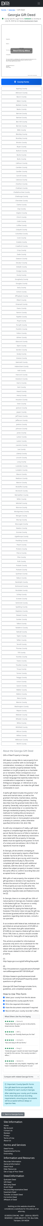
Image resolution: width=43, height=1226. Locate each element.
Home (6, 1125)
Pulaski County (21, 565)
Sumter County (21, 619)
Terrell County (22, 644)
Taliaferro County (21, 628)
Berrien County (21, 126)
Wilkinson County (21, 740)
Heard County (21, 391)
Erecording (8, 1153)
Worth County (21, 744)
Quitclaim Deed (10, 1179)
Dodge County (21, 271)
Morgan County (21, 516)
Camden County (21, 167)
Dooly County (21, 275)
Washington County (21, 706)
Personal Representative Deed (16, 1189)
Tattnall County (21, 632)
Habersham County (21, 366)
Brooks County (21, 142)
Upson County (21, 686)
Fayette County (21, 317)
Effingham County (21, 296)
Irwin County (21, 404)
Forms (3, 10)
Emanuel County (21, 304)
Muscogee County (21, 524)
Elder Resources (10, 1169)
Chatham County (21, 188)
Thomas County (21, 648)
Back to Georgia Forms (14, 1114)
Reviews (7, 1133)
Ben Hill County (21, 122)
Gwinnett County (21, 362)
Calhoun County (21, 163)
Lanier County (22, 441)
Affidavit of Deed (10, 1199)
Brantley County (21, 138)
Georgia (12, 10)
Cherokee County (21, 201)
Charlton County (21, 184)
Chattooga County (21, 196)
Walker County (21, 690)
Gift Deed (7, 1182)
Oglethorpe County (21, 536)
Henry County (21, 395)
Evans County (21, 308)
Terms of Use (9, 1138)
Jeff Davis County (22, 416)
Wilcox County (21, 731)
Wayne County (21, 711)
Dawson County (21, 259)
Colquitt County (21, 230)
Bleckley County (21, 134)
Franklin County (21, 329)
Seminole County (22, 603)
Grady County (21, 354)
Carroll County (21, 176)
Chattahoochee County (21, 192)
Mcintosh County (22, 491)
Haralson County (21, 379)
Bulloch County (21, 151)
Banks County (21, 109)
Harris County (21, 383)
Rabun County (21, 578)
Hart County (21, 387)
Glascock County (21, 341)
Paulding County (21, 540)
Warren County (21, 702)
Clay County (21, 209)
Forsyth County (21, 325)
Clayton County (21, 213)
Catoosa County (21, 180)
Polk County (21, 561)
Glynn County (21, 346)
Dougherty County (21, 279)
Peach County (21, 545)
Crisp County (21, 250)
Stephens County (22, 611)
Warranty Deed (10, 1184)
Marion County (21, 482)
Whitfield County (21, 727)
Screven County (21, 599)
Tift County (21, 653)
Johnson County (21, 429)
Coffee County (21, 225)
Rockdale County (21, 590)
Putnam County (21, 570)
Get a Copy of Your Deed (13, 1171)
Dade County (21, 254)
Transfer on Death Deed (13, 1194)
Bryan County (21, 147)
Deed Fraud (8, 1166)
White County (21, 723)
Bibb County (21, 130)
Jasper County (21, 412)
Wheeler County (21, 719)
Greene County (21, 358)
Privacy (6, 1135)
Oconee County (21, 532)
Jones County (21, 433)
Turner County (21, 673)
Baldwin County (21, 105)
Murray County (21, 520)
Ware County (21, 698)
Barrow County (21, 113)
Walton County (21, 694)
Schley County (22, 594)
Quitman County (21, 574)
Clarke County (22, 205)
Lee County (21, 449)
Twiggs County (21, 677)
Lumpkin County (21, 470)
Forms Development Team (29, 21)
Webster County (21, 715)
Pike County (21, 557)
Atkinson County (21, 93)
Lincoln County (21, 458)
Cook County (21, 238)
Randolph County (21, 582)
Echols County (21, 292)
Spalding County (21, 607)
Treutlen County (21, 665)
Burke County (21, 155)
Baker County (21, 101)
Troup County (21, 669)
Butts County (21, 159)
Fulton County (22, 333)
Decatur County (21, 263)
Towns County (22, 661)
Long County (21, 462)
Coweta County (21, 242)
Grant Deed (8, 1187)
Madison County (21, 478)
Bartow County (21, 118)
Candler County (21, 171)
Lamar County (22, 437)
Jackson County (21, 408)
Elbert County (21, 300)
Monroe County (21, 507)
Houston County (21, 400)
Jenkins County (21, 424)
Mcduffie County (21, 487)
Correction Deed (10, 1197)
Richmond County (21, 586)
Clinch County (21, 217)
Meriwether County (21, 495)
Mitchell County (21, 503)
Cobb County (21, 221)
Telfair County (21, 640)
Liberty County (21, 453)
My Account (8, 1128)
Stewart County (21, 615)
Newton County (21, 528)
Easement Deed (10, 1192)
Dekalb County (21, 267)
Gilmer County (21, 337)
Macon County (21, 474)
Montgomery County (21, 511)
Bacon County (21, 97)
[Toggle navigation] (39, 3)
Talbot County (21, 624)
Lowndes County (21, 466)
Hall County (21, 370)
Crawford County (22, 246)
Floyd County (21, 321)
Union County (21, 682)
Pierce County (21, 553)
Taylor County (21, 636)
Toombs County (21, 657)
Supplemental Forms (12, 1151)
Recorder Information (12, 1161)
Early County (21, 288)
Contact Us (8, 1130)
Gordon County (21, 350)
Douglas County (21, 283)
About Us (7, 1140)
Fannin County (21, 312)
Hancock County (21, 375)
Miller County (21, 499)
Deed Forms (8, 1148)
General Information (12, 1164)
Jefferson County (21, 420)
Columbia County (21, 234)
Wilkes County (21, 735)
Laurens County (21, 445)
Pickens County (21, 549)
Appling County (21, 89)
